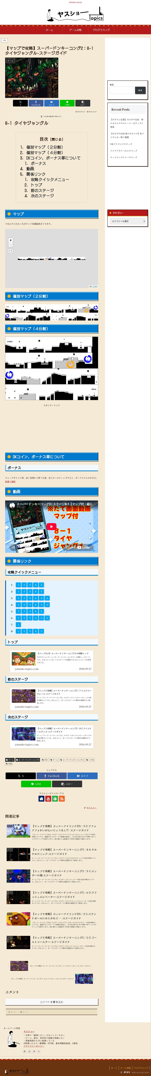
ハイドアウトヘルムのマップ (123, 150)
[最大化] (10, 251)
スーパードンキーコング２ (73, 759)
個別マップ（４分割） (45, 152)
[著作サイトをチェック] (41, 799)
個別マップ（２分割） (45, 147)
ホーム (114, 1067)
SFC (46, 759)
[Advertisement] (51, 428)
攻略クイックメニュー (50, 179)
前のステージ (42, 190)
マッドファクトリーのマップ (123, 157)
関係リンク (36, 174)
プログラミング (141, 1067)
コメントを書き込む (52, 1002)
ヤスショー (29, 1031)
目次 (44, 139)
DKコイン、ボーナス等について (53, 157)
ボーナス (38, 163)
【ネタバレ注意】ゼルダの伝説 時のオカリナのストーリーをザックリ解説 (126, 123)
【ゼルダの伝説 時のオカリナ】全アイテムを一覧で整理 (127, 135)
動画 (30, 168)
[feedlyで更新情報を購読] (55, 799)
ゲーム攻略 (125, 1067)
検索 (112, 84)
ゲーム (11, 759)
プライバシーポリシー (33, 1045)
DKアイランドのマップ (121, 144)
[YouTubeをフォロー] (48, 799)
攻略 (10, 763)
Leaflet (94, 286)
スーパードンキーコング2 (29, 759)
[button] (82, 103)
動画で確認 (10, 481)
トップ (36, 184)
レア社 (91, 759)
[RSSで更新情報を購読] (62, 799)
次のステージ (42, 195)
